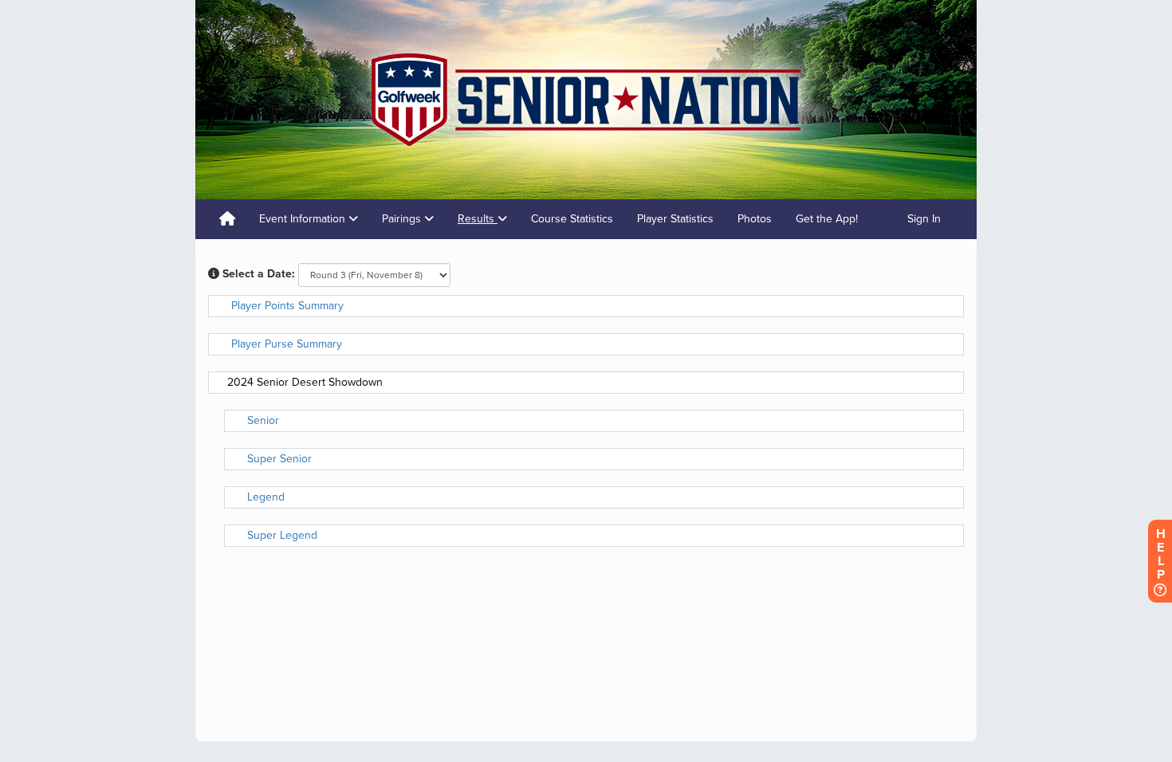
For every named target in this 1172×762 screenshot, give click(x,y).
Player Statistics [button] (675, 219)
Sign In (924, 219)
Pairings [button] (403, 219)
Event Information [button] (303, 219)
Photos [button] (754, 219)
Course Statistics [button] (572, 219)
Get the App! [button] (827, 219)
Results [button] (478, 219)
